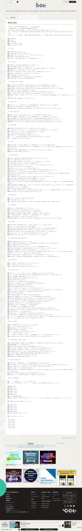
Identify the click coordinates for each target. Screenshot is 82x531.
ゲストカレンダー (56, 498)
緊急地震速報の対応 (10, 508)
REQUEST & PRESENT (29, 529)
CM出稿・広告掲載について (69, 502)
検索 (17, 1)
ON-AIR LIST (24, 11)
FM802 (42, 498)
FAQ (59, 11)
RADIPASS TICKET (45, 503)
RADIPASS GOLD (45, 507)
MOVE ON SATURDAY (25, 523)
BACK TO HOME (66, 437)
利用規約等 (7, 529)
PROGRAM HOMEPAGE (48, 529)
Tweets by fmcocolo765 (60, 443)
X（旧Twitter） (34, 503)
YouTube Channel (45, 496)
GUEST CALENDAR (15, 11)
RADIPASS (33, 501)
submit (19, 529)
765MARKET (73, 11)
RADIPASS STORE (45, 505)
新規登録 (73, 1)
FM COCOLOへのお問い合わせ (69, 495)
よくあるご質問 (69, 499)
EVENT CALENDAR (33, 11)
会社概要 (7, 494)
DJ (56, 11)
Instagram (33, 507)
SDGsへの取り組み (10, 506)
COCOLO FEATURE (50, 11)
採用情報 (7, 496)
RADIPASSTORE (65, 11)
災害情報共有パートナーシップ (12, 510)
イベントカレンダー (35, 496)
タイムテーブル (56, 494)
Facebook (33, 505)
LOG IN (66, 1)
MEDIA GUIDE (69, 492)
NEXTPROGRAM (60, 526)
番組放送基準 (13, 17)
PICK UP (8, 11)
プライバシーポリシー (10, 502)
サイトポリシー (9, 504)
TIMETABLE (42, 11)
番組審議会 (8, 500)
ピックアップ (34, 494)
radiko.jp (43, 494)
